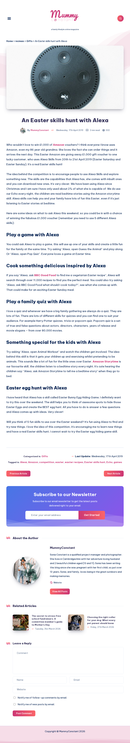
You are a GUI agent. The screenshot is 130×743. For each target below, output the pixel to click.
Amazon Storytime (105, 361)
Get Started (91, 515)
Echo (109, 462)
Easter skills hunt (94, 462)
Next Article (113, 473)
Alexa (23, 462)
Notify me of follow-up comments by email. (42, 697)
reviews (19, 41)
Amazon (58, 145)
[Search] (120, 18)
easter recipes (74, 462)
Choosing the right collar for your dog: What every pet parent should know (101, 620)
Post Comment (24, 713)
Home (9, 41)
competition (46, 462)
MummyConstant (62, 548)
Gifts (29, 41)
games (118, 462)
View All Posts (59, 591)
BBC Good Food (45, 275)
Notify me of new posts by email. (36, 704)
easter (59, 462)
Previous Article (18, 473)
